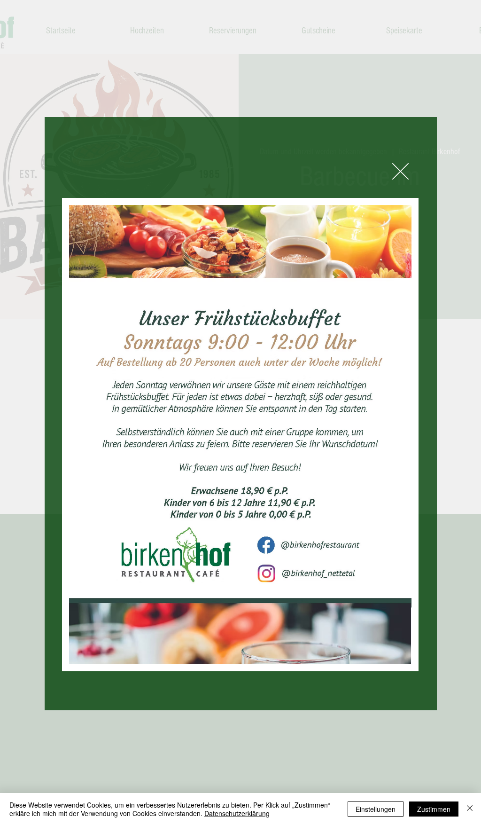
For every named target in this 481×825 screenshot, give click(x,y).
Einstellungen (376, 809)
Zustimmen (433, 809)
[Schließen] (469, 809)
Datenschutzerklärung (237, 813)
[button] (400, 171)
